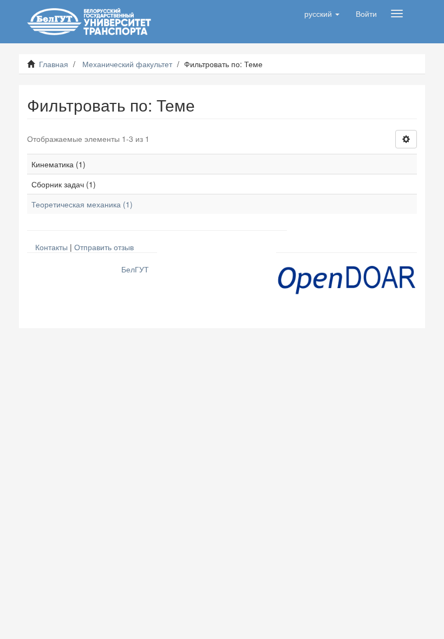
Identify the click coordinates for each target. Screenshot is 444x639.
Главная (53, 63)
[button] (322, 13)
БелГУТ (135, 269)
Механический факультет (127, 63)
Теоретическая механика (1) (82, 204)
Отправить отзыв (104, 247)
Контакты (51, 247)
